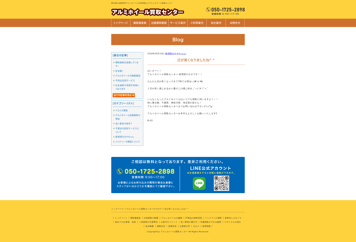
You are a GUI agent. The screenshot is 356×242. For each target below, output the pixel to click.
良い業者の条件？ (123, 124)
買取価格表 (139, 23)
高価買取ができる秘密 (210, 222)
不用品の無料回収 (193, 218)
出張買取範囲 (159, 23)
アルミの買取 (121, 110)
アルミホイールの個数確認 (127, 76)
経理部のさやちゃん (175, 53)
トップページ (121, 23)
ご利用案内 (197, 24)
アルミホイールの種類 (171, 218)
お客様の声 (185, 226)
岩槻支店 (172, 226)
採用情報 (206, 226)
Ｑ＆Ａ (196, 226)
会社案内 (214, 24)
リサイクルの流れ (232, 222)
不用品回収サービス (125, 81)
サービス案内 (178, 24)
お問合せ (235, 24)
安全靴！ (119, 71)
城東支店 (161, 226)
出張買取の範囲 (151, 218)
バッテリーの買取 (213, 218)
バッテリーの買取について (127, 142)
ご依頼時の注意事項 (148, 222)
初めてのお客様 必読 (125, 222)
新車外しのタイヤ (233, 218)
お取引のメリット (169, 222)
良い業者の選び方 (189, 222)
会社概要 (149, 226)
